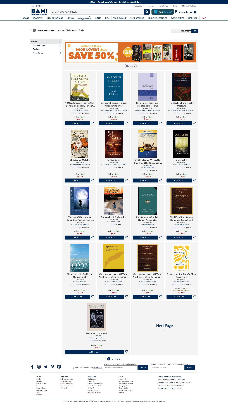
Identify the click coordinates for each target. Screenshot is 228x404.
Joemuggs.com (126, 402)
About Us (90, 381)
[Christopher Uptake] (79, 143)
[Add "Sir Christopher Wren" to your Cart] (148, 180)
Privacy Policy (160, 402)
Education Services (67, 386)
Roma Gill (156, 110)
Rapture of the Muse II (96, 333)
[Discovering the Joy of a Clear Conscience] (181, 258)
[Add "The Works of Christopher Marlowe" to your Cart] (181, 123)
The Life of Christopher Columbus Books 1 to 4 (181, 218)
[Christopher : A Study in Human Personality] (147, 201)
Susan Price (86, 164)
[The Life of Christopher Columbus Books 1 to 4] (181, 201)
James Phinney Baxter (114, 282)
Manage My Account (126, 381)
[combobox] (101, 11)
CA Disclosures (148, 402)
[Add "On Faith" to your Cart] (114, 123)
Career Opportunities (95, 384)
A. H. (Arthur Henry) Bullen (186, 111)
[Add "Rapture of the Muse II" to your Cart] (97, 352)
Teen (38, 386)
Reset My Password (126, 384)
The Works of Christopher (114, 217)
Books (38, 379)
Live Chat (97, 368)
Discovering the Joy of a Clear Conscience (181, 275)
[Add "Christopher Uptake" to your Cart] (80, 180)
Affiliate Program (66, 381)
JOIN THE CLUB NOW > (169, 388)
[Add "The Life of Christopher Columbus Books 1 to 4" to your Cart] (181, 238)
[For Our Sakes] (113, 143)
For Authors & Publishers (96, 386)
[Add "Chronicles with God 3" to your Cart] (80, 297)
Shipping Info (123, 388)
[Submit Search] (147, 12)
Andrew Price (76, 164)
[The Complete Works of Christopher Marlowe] (147, 86)
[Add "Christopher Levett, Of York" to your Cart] (114, 297)
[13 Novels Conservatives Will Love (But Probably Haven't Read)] (80, 86)
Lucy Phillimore (148, 167)
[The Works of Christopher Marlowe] (181, 86)
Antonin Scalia (107, 110)
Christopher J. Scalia (80, 110)
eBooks (39, 381)
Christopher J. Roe (97, 338)
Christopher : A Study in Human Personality (147, 218)
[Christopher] (181, 143)
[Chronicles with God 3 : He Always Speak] (80, 258)
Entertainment (41, 390)
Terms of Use (137, 402)
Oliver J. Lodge (148, 224)
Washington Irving (182, 224)
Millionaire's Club (189, 6)
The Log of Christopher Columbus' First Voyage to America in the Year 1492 (80, 219)
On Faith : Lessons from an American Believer (114, 104)
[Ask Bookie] (162, 12)
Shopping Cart (124, 386)
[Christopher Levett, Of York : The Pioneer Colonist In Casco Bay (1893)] (114, 258)
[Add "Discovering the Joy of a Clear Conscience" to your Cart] (181, 297)
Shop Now (130, 66)
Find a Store (91, 379)
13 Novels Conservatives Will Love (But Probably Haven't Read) (79, 104)
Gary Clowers (122, 164)
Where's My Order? (126, 390)
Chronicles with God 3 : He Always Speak (79, 275)
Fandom (39, 395)
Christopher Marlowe (144, 110)
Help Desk (122, 379)
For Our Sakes (113, 160)
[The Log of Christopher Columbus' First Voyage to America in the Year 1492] (80, 201)
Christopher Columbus (81, 224)
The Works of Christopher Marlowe (181, 104)
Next (118, 359)
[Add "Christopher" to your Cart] (181, 180)
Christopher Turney (109, 164)
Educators (139, 6)
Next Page (164, 327)
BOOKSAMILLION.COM (111, 402)
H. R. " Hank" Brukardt (182, 164)
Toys (38, 392)
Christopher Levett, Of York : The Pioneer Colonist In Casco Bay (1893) (113, 276)
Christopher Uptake (80, 160)
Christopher (181, 160)
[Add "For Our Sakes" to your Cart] (114, 180)
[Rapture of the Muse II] (96, 317)
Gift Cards (164, 6)
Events (151, 6)
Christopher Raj (80, 282)
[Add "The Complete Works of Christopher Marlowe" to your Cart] (148, 123)
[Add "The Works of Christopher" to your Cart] (114, 238)
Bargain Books (41, 388)
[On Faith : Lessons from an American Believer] (113, 86)
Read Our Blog (92, 390)
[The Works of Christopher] (114, 201)
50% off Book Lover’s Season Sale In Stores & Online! (115, 2)
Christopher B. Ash (182, 282)
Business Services (66, 384)
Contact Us (91, 388)
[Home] (39, 12)
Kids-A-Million (41, 384)
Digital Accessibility (94, 392)
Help (175, 6)
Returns (122, 392)
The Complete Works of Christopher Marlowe (147, 104)
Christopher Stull (114, 222)
